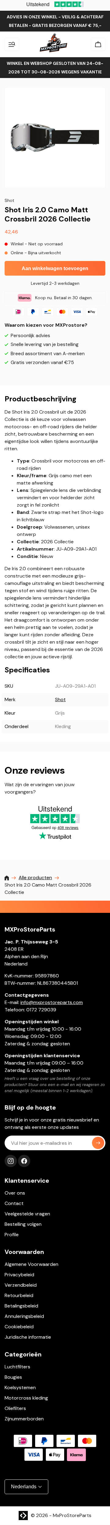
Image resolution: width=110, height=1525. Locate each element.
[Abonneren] (98, 1143)
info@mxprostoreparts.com (51, 1002)
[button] (12, 44)
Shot (60, 699)
